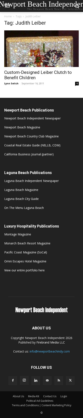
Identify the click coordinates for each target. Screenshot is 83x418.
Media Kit (33, 396)
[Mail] (47, 380)
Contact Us (49, 396)
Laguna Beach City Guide (21, 199)
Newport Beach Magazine (22, 127)
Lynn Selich (11, 83)
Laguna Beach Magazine (21, 190)
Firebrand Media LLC (50, 342)
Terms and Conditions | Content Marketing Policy (41, 405)
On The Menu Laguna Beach (24, 208)
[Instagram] (24, 380)
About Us (18, 396)
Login (63, 396)
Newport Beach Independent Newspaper (32, 118)
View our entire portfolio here (24, 270)
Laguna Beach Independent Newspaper (31, 181)
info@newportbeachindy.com (50, 351)
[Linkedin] (35, 380)
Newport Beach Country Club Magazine (31, 136)
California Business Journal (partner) (29, 154)
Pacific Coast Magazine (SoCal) (25, 252)
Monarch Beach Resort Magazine (27, 243)
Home (8, 16)
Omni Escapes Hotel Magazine (25, 261)
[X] (70, 380)
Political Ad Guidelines (39, 401)
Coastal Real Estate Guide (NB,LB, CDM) (32, 145)
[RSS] (58, 380)
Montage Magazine (17, 234)
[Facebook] (13, 380)
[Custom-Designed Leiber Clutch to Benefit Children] (41, 48)
